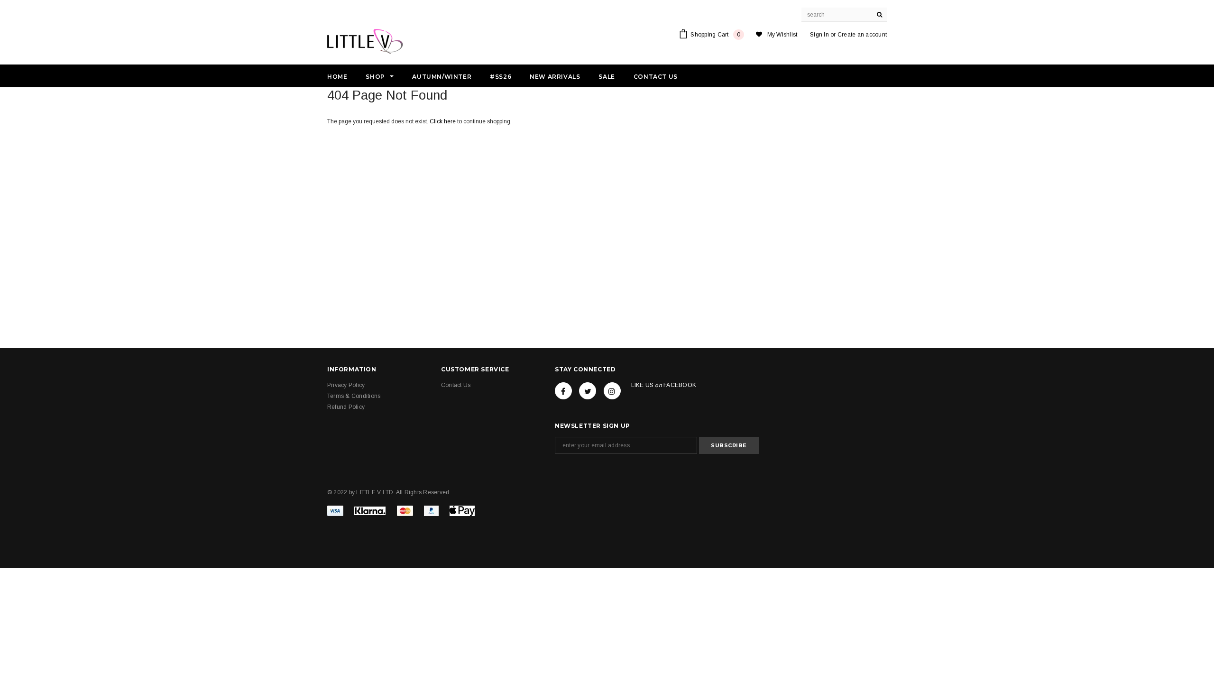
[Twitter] (587, 390)
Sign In (819, 34)
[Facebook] (563, 390)
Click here (443, 121)
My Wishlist (782, 34)
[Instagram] (612, 390)
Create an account (862, 34)
